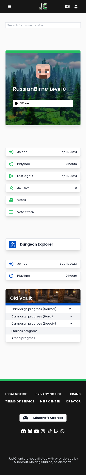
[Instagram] (43, 431)
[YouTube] (36, 431)
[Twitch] (56, 431)
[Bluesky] (30, 431)
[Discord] (23, 431)
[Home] (43, 6)
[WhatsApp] (62, 431)
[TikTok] (49, 431)
